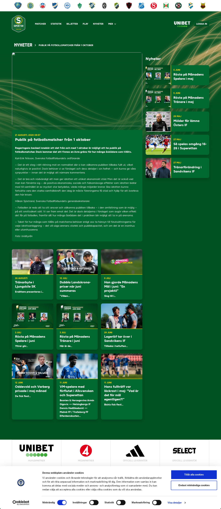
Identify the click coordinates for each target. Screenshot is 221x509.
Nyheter (98, 24)
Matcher (40, 24)
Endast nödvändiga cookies (194, 485)
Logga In (201, 24)
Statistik (56, 24)
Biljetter (72, 24)
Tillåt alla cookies (194, 474)
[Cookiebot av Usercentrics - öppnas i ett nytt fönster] (21, 502)
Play (85, 24)
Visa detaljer (175, 502)
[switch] (94, 502)
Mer (110, 24)
